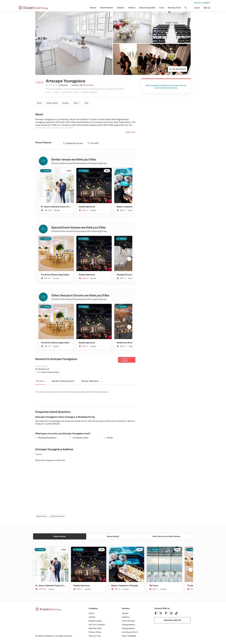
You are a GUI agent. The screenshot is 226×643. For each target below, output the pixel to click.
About (39, 103)
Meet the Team (95, 628)
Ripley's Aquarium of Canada (130, 206)
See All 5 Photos (179, 69)
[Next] (129, 191)
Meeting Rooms (42, 516)
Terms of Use (95, 636)
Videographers (128, 628)
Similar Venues (52, 103)
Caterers (120, 7)
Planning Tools (174, 7)
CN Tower (153, 585)
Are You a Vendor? (97, 624)
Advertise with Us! (172, 620)
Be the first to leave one (96, 392)
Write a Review (125, 360)
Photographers (128, 624)
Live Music (126, 632)
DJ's (136, 632)
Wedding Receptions (47, 437)
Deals (161, 7)
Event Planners (106, 7)
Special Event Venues (70, 92)
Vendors (131, 7)
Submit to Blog (95, 621)
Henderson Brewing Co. (128, 342)
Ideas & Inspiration (147, 7)
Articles (92, 617)
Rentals (133, 636)
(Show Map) (88, 85)
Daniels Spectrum (87, 206)
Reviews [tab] (40, 381)
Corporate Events (80, 437)
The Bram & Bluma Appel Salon (55, 274)
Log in (197, 7)
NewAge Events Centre (127, 274)
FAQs (77, 103)
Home (48, 92)
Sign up (207, 7)
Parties (110, 437)
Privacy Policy (95, 632)
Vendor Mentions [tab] (91, 381)
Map (86, 103)
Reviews (65, 103)
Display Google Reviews (50, 372)
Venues (93, 7)
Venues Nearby (113, 536)
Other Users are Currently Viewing (166, 536)
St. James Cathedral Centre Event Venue (56, 206)
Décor (124, 636)
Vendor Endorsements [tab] (63, 381)
